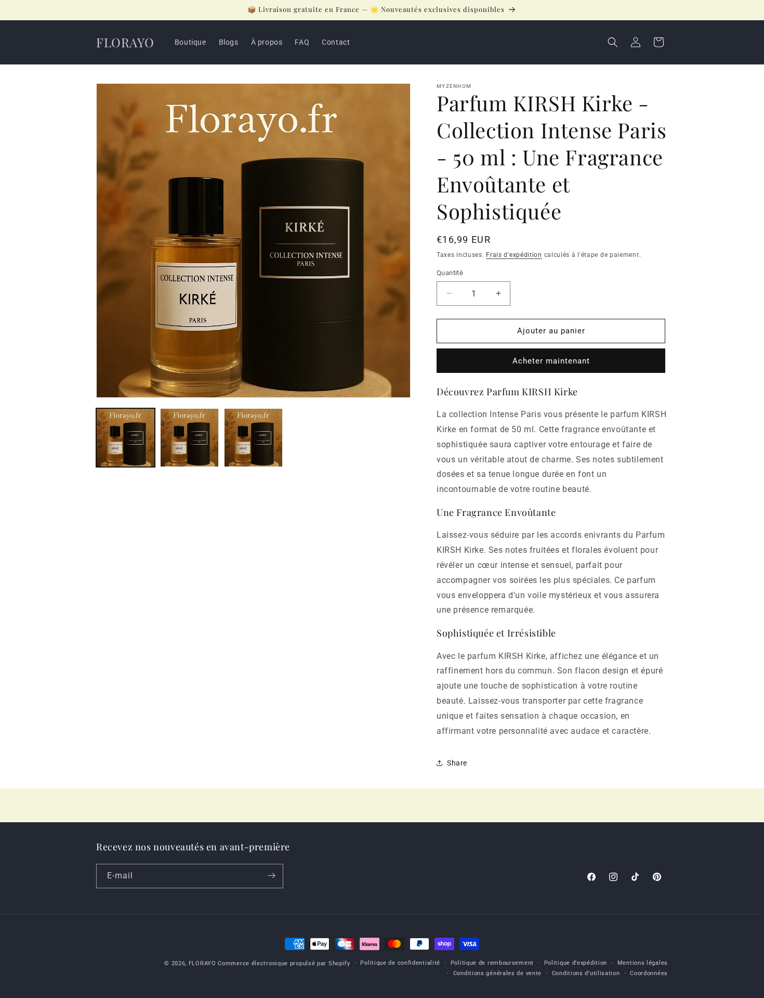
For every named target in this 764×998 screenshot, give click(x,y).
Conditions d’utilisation (586, 973)
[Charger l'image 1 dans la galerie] (125, 437)
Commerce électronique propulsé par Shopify (284, 963)
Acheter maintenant (551, 361)
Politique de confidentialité (400, 963)
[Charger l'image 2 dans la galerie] (189, 437)
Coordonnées (649, 973)
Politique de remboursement (492, 963)
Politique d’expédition (575, 963)
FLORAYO (202, 963)
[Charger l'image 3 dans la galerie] (253, 437)
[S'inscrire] (271, 875)
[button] (612, 42)
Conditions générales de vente (497, 973)
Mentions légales (642, 963)
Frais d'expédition (514, 254)
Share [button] (457, 763)
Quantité (450, 273)
